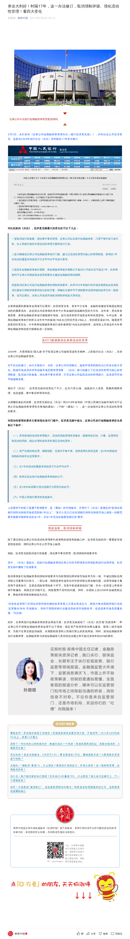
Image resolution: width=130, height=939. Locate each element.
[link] (21, 933)
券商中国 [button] (22, 18)
